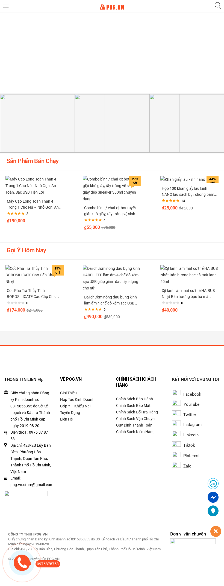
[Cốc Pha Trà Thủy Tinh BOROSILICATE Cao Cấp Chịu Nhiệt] (34, 275)
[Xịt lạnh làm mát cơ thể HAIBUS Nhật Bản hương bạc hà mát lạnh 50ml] (189, 275)
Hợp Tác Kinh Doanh (77, 399)
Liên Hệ (66, 419)
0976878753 (48, 564)
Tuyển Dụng (70, 412)
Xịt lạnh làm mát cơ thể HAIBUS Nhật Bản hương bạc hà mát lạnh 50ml (188, 296)
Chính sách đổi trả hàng (137, 412)
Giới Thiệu (68, 393)
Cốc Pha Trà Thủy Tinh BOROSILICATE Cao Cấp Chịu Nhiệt (32, 296)
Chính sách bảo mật (133, 405)
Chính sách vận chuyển (136, 418)
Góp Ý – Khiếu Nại (75, 406)
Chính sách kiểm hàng (135, 432)
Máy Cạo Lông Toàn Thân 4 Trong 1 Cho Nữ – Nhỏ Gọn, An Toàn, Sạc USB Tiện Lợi (33, 207)
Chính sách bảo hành (134, 399)
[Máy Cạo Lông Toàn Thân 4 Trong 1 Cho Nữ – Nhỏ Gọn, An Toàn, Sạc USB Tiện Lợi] (34, 185)
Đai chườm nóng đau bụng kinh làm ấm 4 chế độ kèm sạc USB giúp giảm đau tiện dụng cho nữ (110, 303)
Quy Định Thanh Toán (134, 425)
